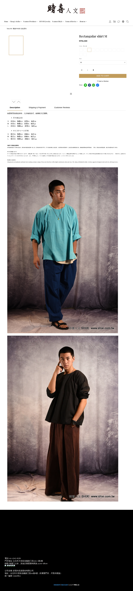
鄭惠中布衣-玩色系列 (19, 28)
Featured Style (57, 21)
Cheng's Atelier (15, 21)
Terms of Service (70, 21)
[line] (85, 85)
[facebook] (89, 85)
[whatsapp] (93, 85)
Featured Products (29, 21)
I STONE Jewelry (44, 21)
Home (6, 21)
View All (9, 28)
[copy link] (97, 85)
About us (82, 21)
